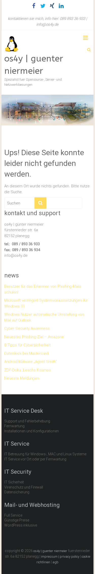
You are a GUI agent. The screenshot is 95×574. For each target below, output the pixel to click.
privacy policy (69, 556)
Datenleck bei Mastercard (26, 353)
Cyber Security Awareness (27, 328)
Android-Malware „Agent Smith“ (30, 361)
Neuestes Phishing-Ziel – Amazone (34, 337)
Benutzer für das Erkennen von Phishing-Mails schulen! (42, 289)
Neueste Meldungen (21, 378)
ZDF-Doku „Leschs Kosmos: (28, 370)
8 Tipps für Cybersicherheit (27, 345)
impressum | (50, 556)
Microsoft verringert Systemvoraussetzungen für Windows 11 (46, 303)
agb (55, 562)
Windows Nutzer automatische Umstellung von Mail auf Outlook (44, 317)
